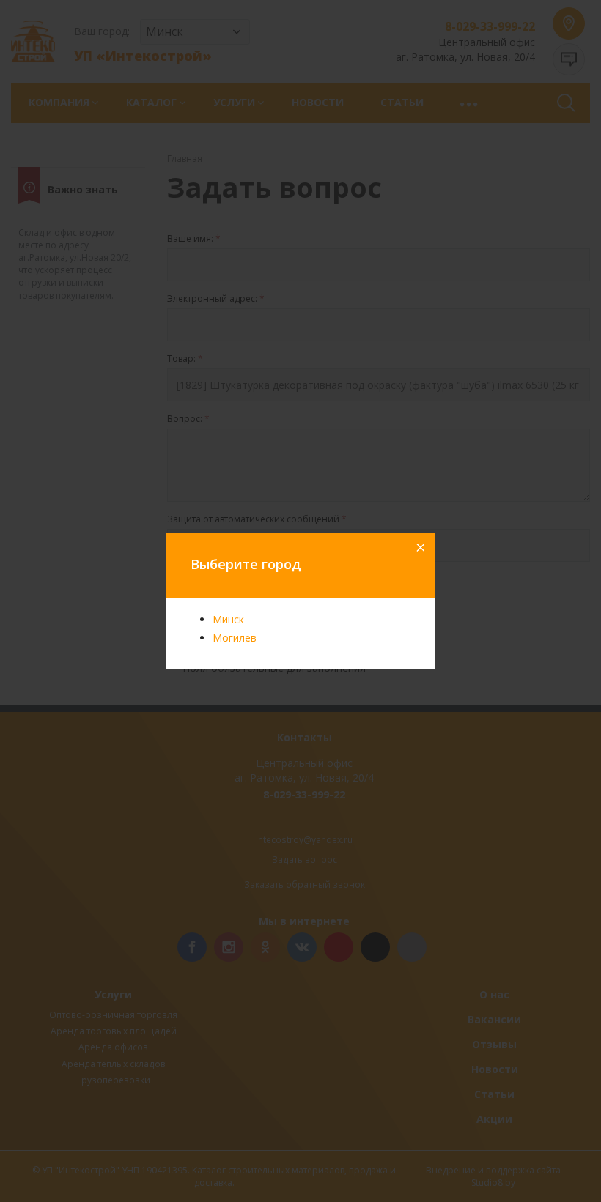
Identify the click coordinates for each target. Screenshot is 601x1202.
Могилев (235, 638)
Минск (228, 619)
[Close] (419, 549)
